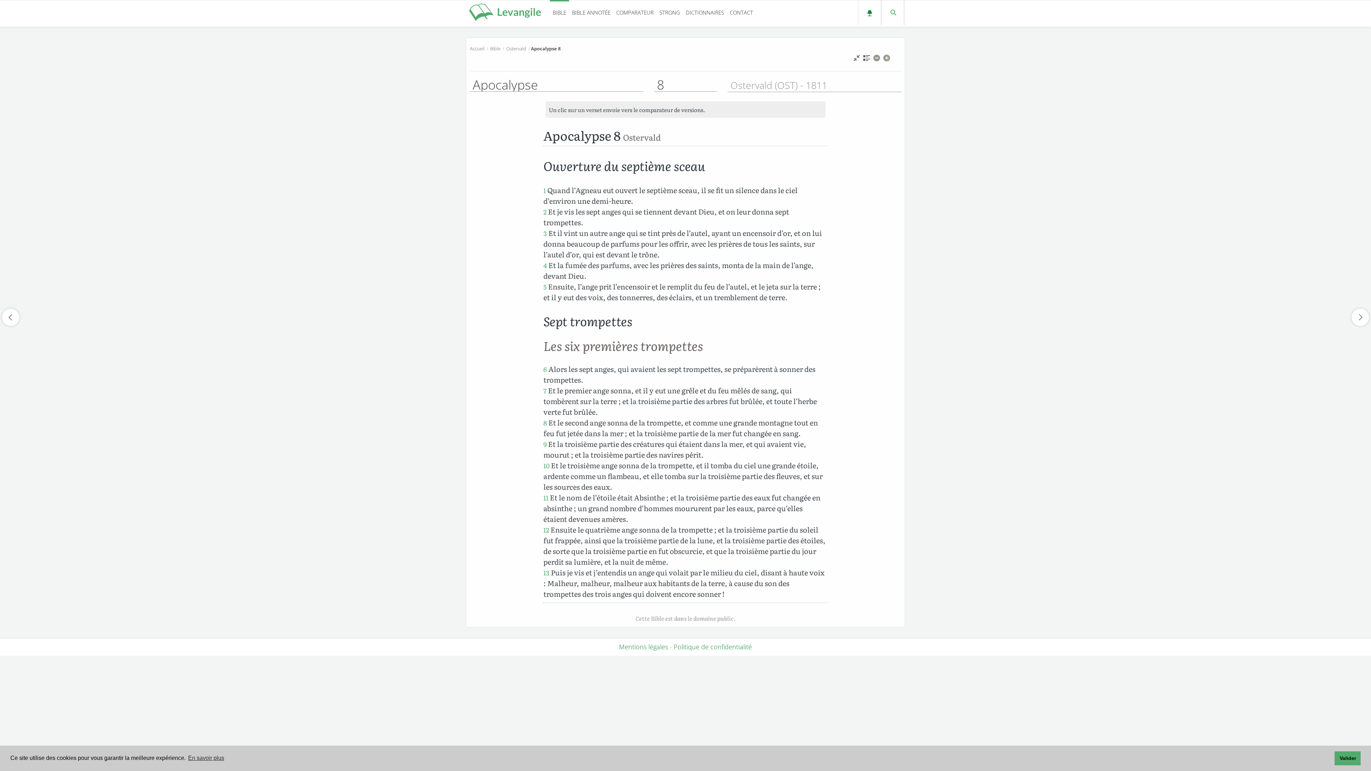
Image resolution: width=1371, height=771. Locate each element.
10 (546, 465)
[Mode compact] (857, 60)
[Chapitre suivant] (1360, 317)
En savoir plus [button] (206, 758)
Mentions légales (643, 646)
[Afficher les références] (867, 60)
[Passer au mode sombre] (869, 12)
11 (545, 498)
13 (546, 573)
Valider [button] (1348, 758)
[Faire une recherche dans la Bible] (893, 12)
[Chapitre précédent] (11, 317)
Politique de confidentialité (713, 646)
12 (546, 530)
